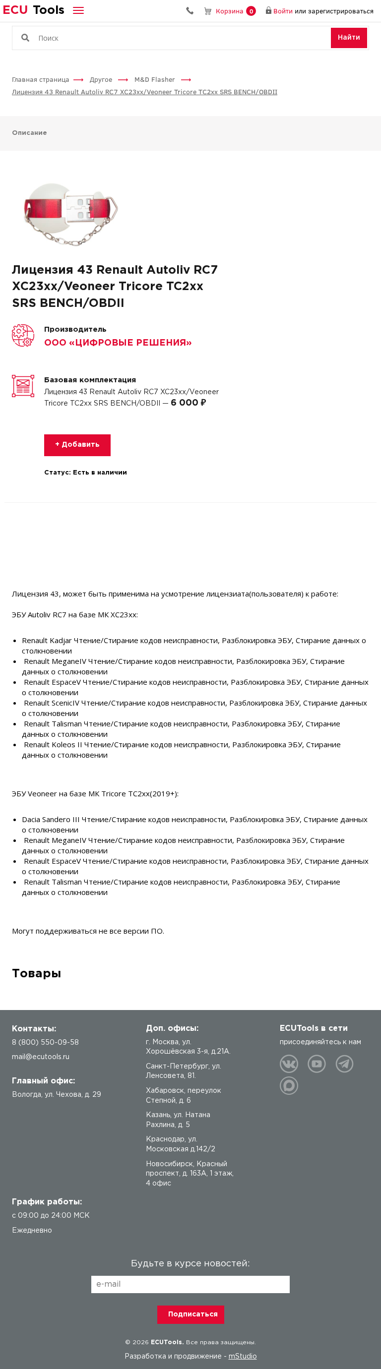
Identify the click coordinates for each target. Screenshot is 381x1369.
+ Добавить (77, 445)
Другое (102, 79)
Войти (283, 10)
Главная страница (40, 79)
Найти (349, 38)
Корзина (234, 10)
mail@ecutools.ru (40, 1057)
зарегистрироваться (341, 10)
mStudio (243, 1357)
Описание (29, 133)
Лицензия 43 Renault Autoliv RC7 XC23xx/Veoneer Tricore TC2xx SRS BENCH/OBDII (144, 91)
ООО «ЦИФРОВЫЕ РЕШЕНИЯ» (118, 343)
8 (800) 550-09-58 (193, 11)
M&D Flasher (155, 79)
